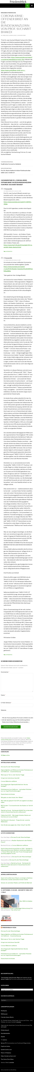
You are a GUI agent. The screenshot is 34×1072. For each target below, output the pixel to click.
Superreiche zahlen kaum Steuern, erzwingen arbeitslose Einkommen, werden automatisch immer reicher (16, 878)
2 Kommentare (21, 35)
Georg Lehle (12, 35)
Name (3, 695)
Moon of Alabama (6, 1052)
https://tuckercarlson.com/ (8, 1056)
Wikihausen (4, 1014)
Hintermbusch (5, 1030)
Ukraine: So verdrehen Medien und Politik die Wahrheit (16, 883)
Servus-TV (4, 1043)
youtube (18, 1022)
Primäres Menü (32, 5)
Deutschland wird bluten (8, 794)
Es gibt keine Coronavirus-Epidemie (11, 163)
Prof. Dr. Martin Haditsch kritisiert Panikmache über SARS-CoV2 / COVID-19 (15, 170)
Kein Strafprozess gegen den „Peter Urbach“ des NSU (15, 825)
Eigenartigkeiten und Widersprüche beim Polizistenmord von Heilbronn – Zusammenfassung (17, 770)
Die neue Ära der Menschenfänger (10, 766)
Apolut (3, 1036)
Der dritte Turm (15, 910)
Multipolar (4, 1010)
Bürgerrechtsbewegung (8, 12)
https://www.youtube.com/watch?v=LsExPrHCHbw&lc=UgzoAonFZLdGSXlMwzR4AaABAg (18, 269)
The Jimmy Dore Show (7, 1059)
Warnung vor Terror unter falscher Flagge (12, 775)
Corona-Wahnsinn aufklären (9, 781)
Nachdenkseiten (5, 1033)
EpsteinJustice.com (6, 1049)
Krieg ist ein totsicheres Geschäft (10, 778)
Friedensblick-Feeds (9, 927)
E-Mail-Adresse (6, 702)
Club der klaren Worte (7, 1017)
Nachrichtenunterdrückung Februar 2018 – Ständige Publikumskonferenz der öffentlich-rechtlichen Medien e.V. (17, 849)
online (5, 755)
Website (3, 710)
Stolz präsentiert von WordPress (8, 1069)
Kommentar (5, 672)
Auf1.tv (5, 1040)
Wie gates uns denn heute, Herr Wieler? (12, 797)
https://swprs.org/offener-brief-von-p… (13, 70)
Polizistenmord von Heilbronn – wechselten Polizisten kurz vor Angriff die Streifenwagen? (16, 790)
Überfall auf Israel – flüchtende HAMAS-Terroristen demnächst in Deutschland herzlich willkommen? (17, 811)
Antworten (8, 251)
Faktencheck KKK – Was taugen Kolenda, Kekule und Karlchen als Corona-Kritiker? (16, 816)
